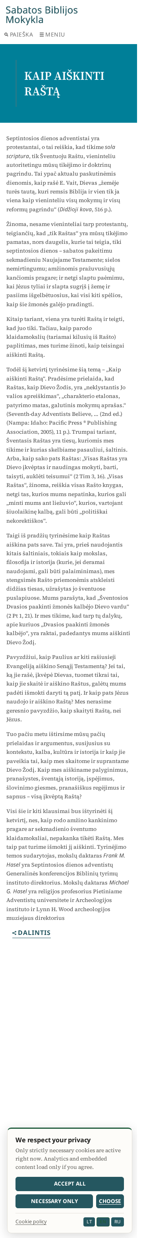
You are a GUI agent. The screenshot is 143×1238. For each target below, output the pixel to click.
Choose (110, 1201)
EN (103, 1221)
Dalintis (34, 933)
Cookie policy (30, 1222)
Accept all (70, 1183)
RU (117, 1221)
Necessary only (54, 1201)
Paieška (21, 34)
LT (89, 1221)
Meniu (55, 34)
